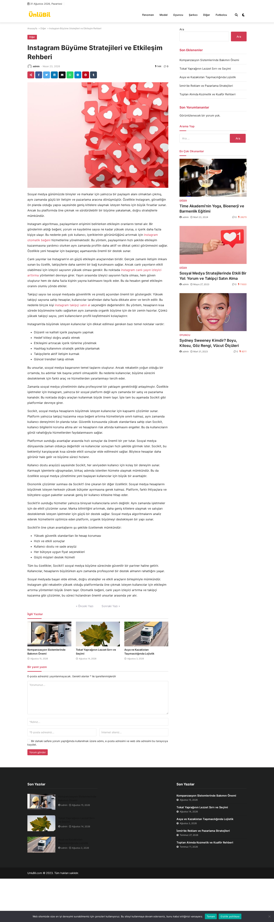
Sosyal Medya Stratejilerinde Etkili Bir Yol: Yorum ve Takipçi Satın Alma (212, 276)
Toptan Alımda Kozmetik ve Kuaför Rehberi (207, 94)
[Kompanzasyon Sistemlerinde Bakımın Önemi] (49, 634)
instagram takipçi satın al (72, 305)
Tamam (211, 916)
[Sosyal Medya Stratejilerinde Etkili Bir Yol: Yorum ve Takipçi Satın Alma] (213, 245)
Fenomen (148, 14)
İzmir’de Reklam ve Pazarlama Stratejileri (206, 85)
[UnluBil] (39, 14)
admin (36, 66)
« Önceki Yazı (84, 606)
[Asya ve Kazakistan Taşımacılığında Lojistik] (146, 634)
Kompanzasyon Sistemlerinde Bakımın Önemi (209, 60)
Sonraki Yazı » (111, 606)
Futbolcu (221, 14)
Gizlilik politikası (230, 916)
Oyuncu (178, 14)
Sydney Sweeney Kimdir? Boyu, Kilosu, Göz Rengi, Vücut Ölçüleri (209, 343)
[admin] (29, 66)
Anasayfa (32, 28)
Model (164, 14)
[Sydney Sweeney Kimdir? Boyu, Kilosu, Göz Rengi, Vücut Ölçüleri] (213, 312)
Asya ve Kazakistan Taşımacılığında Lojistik (207, 77)
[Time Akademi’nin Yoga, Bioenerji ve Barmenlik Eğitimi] (213, 178)
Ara (181, 29)
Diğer (206, 14)
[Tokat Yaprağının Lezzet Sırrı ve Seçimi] (98, 634)
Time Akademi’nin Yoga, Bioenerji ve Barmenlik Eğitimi (211, 208)
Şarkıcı (193, 14)
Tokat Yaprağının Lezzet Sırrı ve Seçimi (205, 68)
